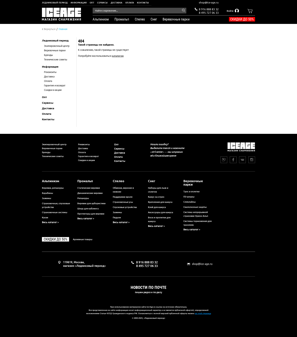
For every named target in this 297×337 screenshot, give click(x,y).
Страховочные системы (54, 212)
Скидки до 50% (242, 19)
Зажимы (46, 198)
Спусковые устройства (125, 207)
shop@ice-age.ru (209, 2)
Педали (117, 217)
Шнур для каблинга (88, 208)
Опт (92, 3)
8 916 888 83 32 (209, 9)
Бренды (46, 152)
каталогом (118, 56)
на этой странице (203, 313)
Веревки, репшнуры (53, 188)
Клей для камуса (157, 207)
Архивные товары (82, 239)
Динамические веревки (90, 193)
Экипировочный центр (54, 144)
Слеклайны (189, 202)
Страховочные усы (123, 202)
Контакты (143, 3)
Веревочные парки (52, 148)
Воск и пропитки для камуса (159, 219)
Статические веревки (88, 188)
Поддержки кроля (122, 197)
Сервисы (102, 3)
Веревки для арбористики (91, 203)
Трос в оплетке (191, 191)
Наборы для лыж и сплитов (158, 190)
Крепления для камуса (160, 202)
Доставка (116, 3)
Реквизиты (84, 144)
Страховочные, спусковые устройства (56, 205)
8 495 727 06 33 (209, 12)
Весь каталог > (50, 222)
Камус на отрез (156, 197)
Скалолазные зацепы (195, 207)
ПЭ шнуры (188, 196)
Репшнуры (83, 198)
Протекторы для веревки (90, 213)
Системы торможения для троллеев (197, 223)
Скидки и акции (86, 160)
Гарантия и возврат (88, 156)
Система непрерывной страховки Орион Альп (195, 214)
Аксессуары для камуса (160, 212)
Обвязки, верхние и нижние (123, 190)
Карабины (47, 193)
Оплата (129, 3)
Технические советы (53, 156)
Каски (45, 217)
